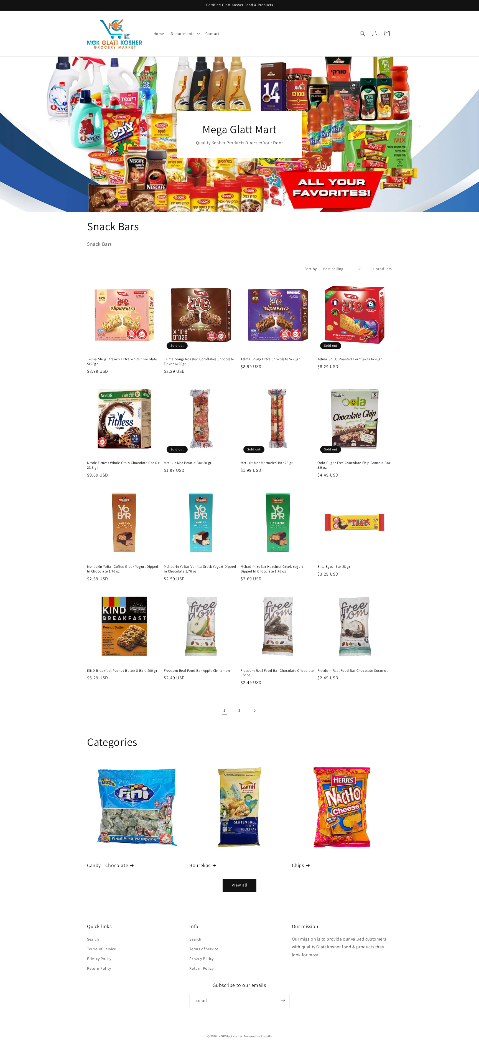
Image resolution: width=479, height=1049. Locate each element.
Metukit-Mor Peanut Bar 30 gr (188, 463)
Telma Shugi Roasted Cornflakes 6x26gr (349, 359)
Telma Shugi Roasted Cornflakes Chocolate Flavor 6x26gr (199, 361)
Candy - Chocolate (107, 865)
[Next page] (254, 711)
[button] (184, 33)
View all (240, 885)
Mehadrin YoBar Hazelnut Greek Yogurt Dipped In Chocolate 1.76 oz (272, 569)
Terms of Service (101, 948)
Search (93, 939)
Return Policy (99, 968)
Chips (298, 865)
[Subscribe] (283, 1000)
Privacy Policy (99, 958)
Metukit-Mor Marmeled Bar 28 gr (267, 463)
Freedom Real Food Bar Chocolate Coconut (352, 670)
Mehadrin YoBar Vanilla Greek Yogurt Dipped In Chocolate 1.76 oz (200, 569)
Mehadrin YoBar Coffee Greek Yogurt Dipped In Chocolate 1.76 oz (122, 569)
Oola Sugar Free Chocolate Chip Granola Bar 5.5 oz (353, 465)
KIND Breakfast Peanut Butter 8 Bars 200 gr (122, 670)
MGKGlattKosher (230, 1036)
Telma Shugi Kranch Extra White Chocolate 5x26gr (122, 361)
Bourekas (199, 865)
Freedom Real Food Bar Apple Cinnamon (197, 670)
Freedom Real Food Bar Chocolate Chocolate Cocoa (277, 673)
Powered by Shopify (257, 1036)
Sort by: (311, 268)
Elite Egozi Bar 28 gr (333, 566)
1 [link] (224, 710)
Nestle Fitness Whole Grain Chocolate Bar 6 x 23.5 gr (123, 465)
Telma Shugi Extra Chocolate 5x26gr (270, 359)
